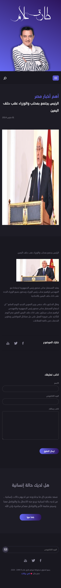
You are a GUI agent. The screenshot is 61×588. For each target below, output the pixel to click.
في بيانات (25, 573)
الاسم (56, 383)
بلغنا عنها (30, 517)
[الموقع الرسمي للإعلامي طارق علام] (30, 13)
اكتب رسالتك (54, 408)
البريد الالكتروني (52, 396)
